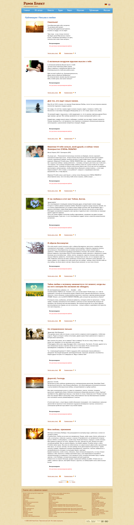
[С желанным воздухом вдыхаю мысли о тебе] (34, 71)
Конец (73, 482)
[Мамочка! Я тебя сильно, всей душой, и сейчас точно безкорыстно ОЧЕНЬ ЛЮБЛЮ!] (34, 156)
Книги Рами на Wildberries (55, 498)
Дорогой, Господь (56, 378)
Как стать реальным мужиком (56, 494)
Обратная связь (53, 513)
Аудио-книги (26, 494)
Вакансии (25, 501)
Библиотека (26, 495)
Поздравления (95, 494)
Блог (24, 499)
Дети (24, 507)
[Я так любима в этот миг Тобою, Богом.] (34, 209)
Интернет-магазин (28, 515)
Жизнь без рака (27, 509)
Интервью (25, 513)
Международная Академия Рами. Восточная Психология (63, 504)
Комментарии (68, 53)
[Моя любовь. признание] (34, 438)
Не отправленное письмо (60, 329)
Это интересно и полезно (98, 513)
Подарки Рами (95, 493)
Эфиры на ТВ (95, 515)
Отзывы (51, 515)
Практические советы (97, 497)
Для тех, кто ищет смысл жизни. (63, 101)
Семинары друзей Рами (98, 506)
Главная (27, 10)
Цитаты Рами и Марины (98, 512)
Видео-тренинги (27, 503)
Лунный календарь (53, 502)
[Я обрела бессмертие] (34, 253)
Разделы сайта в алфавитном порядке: (35, 490)
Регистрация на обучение (98, 504)
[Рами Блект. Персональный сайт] (34, 6)
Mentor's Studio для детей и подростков (33, 493)
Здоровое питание (28, 512)
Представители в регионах (99, 498)
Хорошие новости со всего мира (100, 511)
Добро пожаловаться (28, 508)
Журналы (25, 511)
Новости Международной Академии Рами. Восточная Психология (66, 508)
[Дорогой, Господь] (34, 387)
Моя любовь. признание (59, 429)
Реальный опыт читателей (99, 503)
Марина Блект (52, 503)
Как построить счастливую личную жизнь (59, 493)
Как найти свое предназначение (31, 516)
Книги (50, 495)
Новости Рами (52, 511)
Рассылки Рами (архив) (98, 502)
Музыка (51, 507)
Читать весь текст (53, 53)
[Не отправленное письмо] (34, 339)
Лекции (50, 501)
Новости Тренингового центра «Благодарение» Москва (63, 512)
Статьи (93, 507)
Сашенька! (53, 22)
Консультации (52, 499)
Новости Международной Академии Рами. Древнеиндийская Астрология (67, 509)
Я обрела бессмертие (58, 243)
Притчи (94, 499)
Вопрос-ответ (26, 504)
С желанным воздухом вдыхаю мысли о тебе (70, 61)
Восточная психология (29, 506)
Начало (61, 482)
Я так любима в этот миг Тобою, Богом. (67, 199)
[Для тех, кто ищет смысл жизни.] (34, 112)
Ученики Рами (95, 508)
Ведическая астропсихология (30, 502)
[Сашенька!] (34, 32)
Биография (26, 497)
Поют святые (95, 495)
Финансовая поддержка (98, 509)
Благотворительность (28, 498)
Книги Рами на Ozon (54, 497)
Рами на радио (95, 501)
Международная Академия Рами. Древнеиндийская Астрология (65, 506)
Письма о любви (53, 516)
